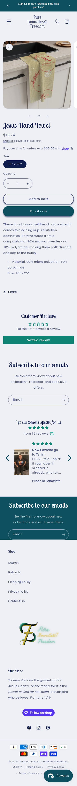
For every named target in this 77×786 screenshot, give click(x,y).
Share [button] (12, 292)
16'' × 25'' (15, 164)
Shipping (8, 141)
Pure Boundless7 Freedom (36, 762)
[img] (38, 428)
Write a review (38, 340)
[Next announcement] (69, 5)
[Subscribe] (64, 400)
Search (13, 562)
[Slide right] (47, 116)
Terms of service (29, 773)
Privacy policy (55, 767)
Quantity (9, 173)
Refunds (14, 572)
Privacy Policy (18, 591)
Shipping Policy (19, 582)
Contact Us (16, 601)
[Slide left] (29, 116)
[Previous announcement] (7, 5)
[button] (8, 21)
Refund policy (34, 767)
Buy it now (38, 211)
